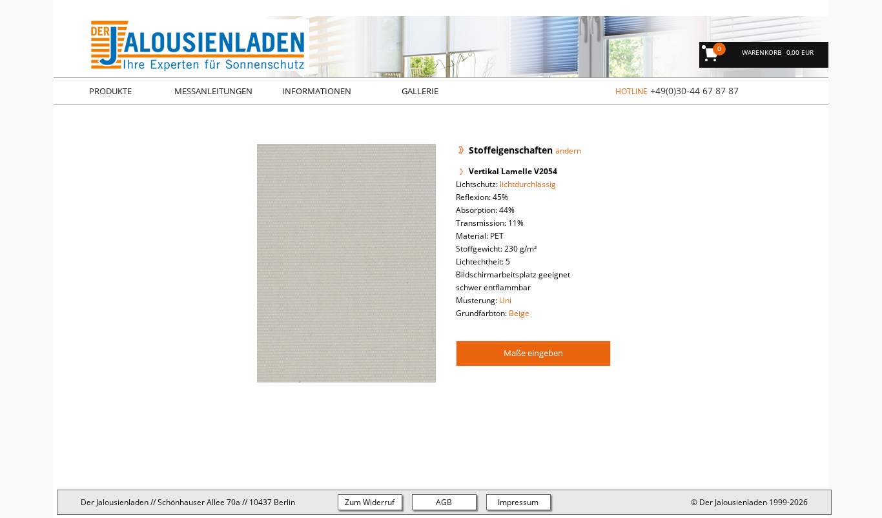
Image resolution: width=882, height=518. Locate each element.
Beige (519, 313)
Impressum (518, 502)
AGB (444, 502)
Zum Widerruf (370, 502)
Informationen (316, 91)
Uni (505, 300)
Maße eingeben (533, 353)
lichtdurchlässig (528, 184)
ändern (568, 150)
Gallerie (420, 91)
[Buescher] (181, 68)
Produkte (110, 91)
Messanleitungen (213, 91)
